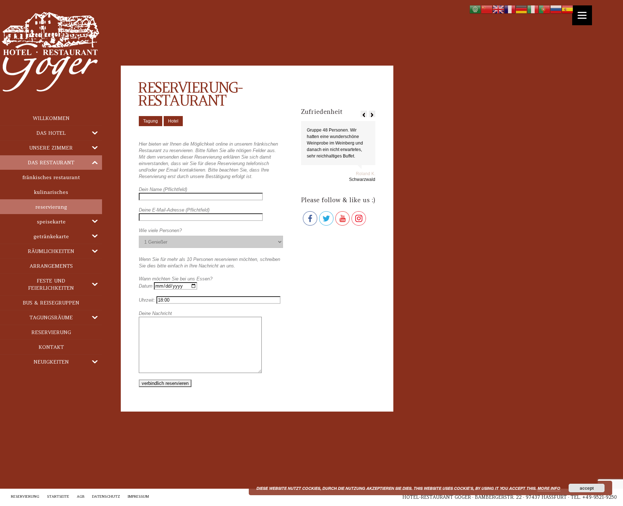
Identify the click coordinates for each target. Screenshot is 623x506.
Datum (146, 286)
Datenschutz (106, 496)
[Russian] (556, 9)
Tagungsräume (51, 317)
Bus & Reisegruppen (51, 302)
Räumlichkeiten (51, 251)
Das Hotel (51, 133)
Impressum (138, 496)
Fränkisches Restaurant (51, 177)
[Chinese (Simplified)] (486, 9)
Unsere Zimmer (51, 148)
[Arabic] (475, 9)
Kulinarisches (51, 192)
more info (549, 488)
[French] (510, 9)
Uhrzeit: (147, 300)
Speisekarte (51, 221)
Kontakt (51, 347)
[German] (521, 9)
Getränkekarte (51, 236)
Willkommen (51, 118)
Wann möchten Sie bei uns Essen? (175, 278)
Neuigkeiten (51, 362)
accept (587, 488)
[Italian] (533, 9)
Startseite (58, 496)
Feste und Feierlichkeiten (51, 284)
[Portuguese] (544, 9)
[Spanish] (567, 9)
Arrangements (51, 266)
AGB (80, 496)
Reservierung (51, 207)
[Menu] (582, 15)
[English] (498, 9)
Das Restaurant (51, 162)
